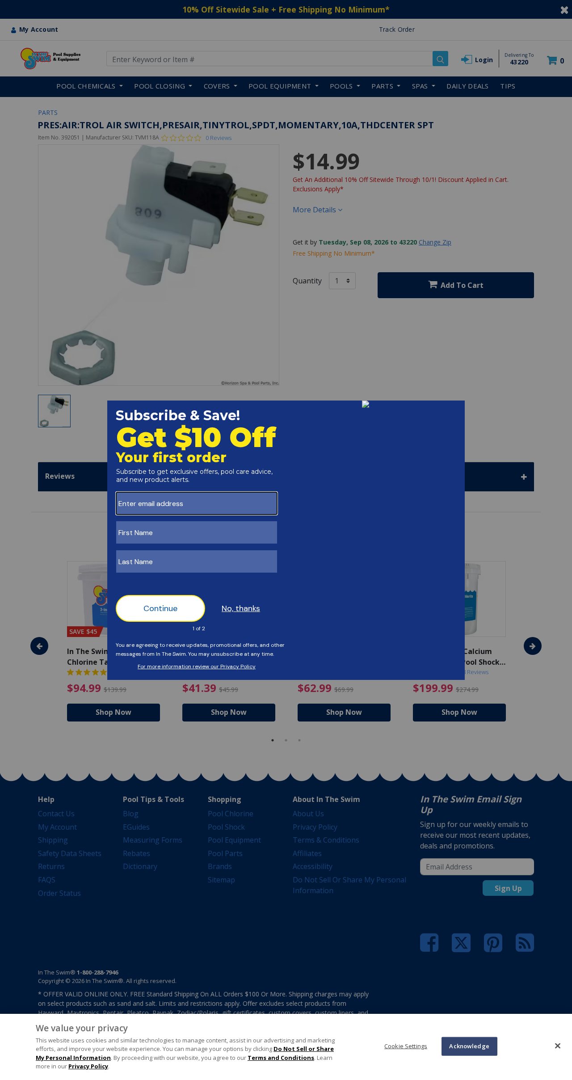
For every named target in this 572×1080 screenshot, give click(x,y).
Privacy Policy (88, 1066)
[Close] (558, 1045)
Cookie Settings (405, 1046)
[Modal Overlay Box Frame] (286, 540)
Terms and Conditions (281, 1058)
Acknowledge (469, 1046)
